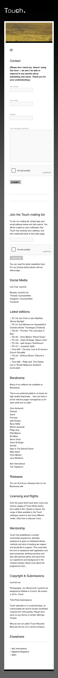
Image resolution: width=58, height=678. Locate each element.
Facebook (14, 301)
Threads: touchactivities (20, 295)
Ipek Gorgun (15, 420)
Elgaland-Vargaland (20, 651)
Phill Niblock (15, 433)
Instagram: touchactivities (21, 298)
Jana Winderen (16, 458)
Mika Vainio (15, 451)
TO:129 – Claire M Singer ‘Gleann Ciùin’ (29, 340)
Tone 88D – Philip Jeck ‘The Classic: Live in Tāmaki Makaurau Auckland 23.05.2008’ (27, 364)
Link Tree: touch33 (18, 286)
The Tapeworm (16, 466)
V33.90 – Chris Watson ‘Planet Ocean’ (29, 336)
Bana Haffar (15, 423)
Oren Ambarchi (16, 408)
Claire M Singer (17, 442)
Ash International (17, 463)
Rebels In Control (29, 591)
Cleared (13, 411)
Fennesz (14, 417)
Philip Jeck (14, 430)
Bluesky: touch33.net (19, 292)
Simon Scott (15, 439)
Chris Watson (16, 454)
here (43, 264)
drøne (12, 414)
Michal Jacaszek (17, 426)
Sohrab (13, 445)
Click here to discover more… (29, 518)
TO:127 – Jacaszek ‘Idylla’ (23, 346)
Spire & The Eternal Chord (21, 448)
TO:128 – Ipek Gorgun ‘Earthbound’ (28, 343)
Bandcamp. (15, 387)
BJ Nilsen (14, 436)
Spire (14, 654)
